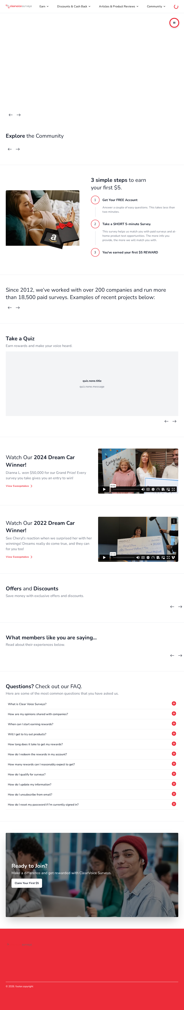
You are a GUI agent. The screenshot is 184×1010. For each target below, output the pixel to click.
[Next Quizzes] (174, 421)
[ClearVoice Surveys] (19, 6)
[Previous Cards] (11, 115)
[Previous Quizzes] (166, 421)
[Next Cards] (18, 115)
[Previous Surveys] (10, 308)
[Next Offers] (180, 607)
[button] (92, 704)
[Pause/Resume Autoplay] (174, 22)
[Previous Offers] (172, 607)
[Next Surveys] (18, 308)
